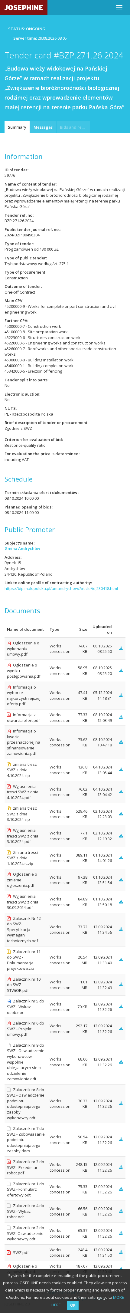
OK (72, 1305)
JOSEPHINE (24, 7)
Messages (43, 127)
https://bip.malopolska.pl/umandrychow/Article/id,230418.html (61, 588)
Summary (17, 127)
